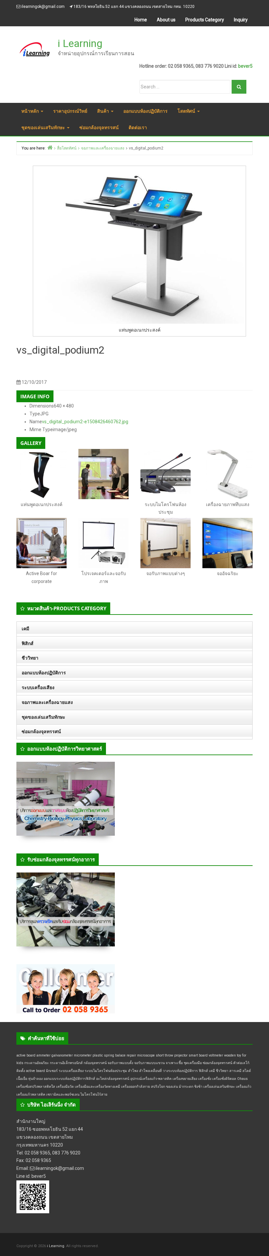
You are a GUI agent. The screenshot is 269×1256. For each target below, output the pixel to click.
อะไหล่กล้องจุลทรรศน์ (112, 1079)
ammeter (43, 1055)
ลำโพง (133, 1071)
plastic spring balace (109, 1055)
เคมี (25, 628)
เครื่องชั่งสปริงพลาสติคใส (35, 1086)
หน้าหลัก (30, 111)
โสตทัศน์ (187, 111)
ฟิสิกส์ (27, 643)
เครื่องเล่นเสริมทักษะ (219, 1086)
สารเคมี (235, 1071)
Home (140, 19)
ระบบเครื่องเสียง (38, 687)
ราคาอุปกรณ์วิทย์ (70, 111)
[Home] (49, 147)
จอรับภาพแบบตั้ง (120, 1063)
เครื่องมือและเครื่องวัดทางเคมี (97, 1086)
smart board (198, 1055)
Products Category (204, 19)
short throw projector (172, 1055)
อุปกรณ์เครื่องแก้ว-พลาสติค (151, 1079)
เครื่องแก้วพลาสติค (30, 1094)
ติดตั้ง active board (30, 1071)
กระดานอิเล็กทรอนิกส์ (66, 1063)
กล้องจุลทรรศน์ (95, 1063)
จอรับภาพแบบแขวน (149, 1063)
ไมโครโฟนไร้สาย (93, 1094)
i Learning (80, 43)
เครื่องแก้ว (243, 1086)
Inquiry (241, 19)
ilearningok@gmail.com (43, 6)
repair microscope (141, 1055)
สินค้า (103, 111)
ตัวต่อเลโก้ (241, 1063)
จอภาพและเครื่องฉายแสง (47, 702)
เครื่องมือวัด (65, 1086)
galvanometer (62, 1055)
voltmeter (216, 1055)
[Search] (239, 87)
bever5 (245, 66)
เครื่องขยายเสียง (185, 1079)
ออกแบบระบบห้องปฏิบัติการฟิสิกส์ (69, 1079)
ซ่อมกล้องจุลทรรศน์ (99, 127)
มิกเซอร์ (52, 1071)
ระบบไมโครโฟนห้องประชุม (106, 1071)
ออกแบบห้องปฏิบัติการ (145, 111)
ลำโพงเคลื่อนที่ (150, 1071)
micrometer (83, 1055)
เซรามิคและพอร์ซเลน (62, 1094)
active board (25, 1055)
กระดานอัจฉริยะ (36, 1063)
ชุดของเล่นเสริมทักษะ (43, 127)
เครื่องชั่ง (204, 1079)
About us (166, 19)
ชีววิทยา (30, 658)
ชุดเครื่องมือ (193, 1063)
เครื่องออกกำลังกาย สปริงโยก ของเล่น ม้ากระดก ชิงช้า (161, 1086)
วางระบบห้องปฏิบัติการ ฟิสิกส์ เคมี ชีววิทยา (195, 1071)
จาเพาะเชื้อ (174, 1063)
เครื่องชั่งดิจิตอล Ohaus (230, 1079)
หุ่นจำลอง (35, 1079)
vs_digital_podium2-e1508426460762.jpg (85, 421)
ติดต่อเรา (138, 127)
